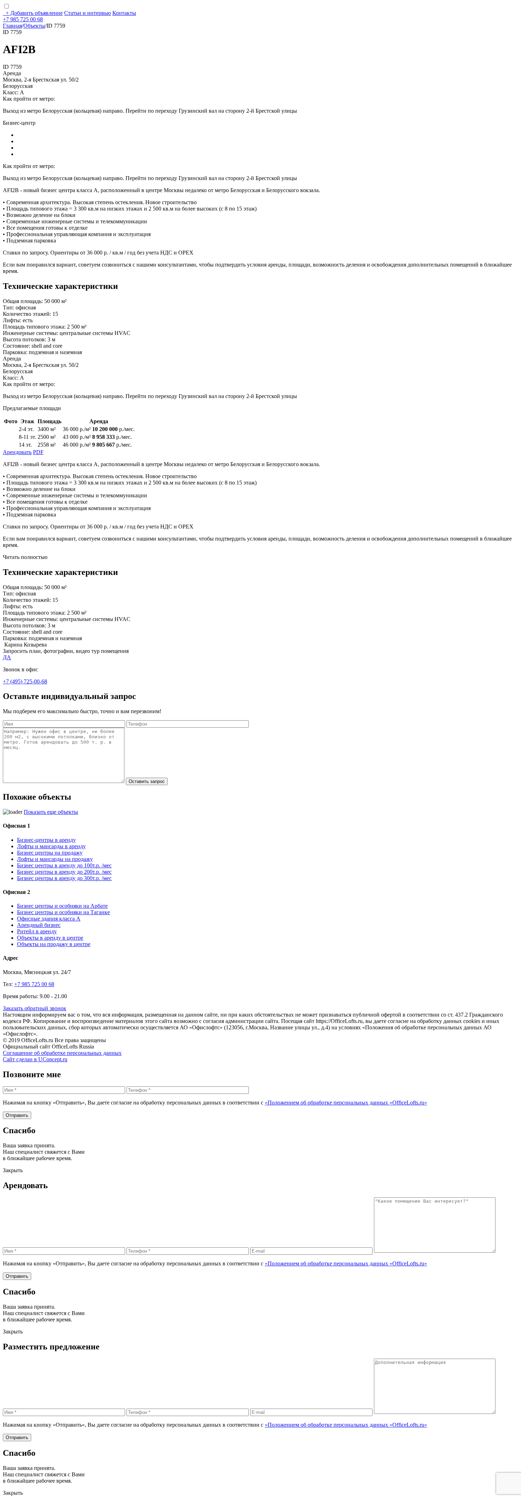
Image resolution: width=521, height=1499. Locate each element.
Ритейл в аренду (37, 931)
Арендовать (17, 452)
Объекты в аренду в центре (50, 938)
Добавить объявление (34, 13)
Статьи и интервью (87, 13)
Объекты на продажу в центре (53, 944)
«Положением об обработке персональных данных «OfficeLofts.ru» (346, 1103)
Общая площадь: (23, 301)
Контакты (124, 13)
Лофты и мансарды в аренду (51, 846)
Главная (12, 26)
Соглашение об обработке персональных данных (62, 1053)
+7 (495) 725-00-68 (25, 681)
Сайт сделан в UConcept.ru (35, 1059)
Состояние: (16, 346)
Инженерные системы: (30, 333)
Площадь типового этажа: (34, 327)
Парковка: (15, 352)
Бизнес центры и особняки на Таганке (63, 912)
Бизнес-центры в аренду (46, 840)
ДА (7, 657)
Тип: (8, 307)
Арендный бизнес (39, 925)
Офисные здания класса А (48, 919)
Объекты (34, 26)
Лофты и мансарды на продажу (55, 859)
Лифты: (12, 320)
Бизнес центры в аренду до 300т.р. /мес (64, 878)
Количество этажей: (27, 314)
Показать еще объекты (51, 812)
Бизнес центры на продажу (50, 853)
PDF (38, 452)
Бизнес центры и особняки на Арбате (62, 906)
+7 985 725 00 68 (23, 19)
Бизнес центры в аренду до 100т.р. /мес (64, 865)
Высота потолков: (24, 339)
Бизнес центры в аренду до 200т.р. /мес (64, 872)
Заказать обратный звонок (34, 1008)
